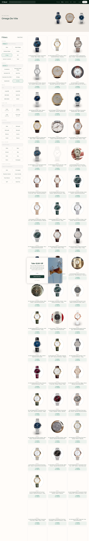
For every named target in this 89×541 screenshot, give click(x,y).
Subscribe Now (37, 276)
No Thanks (37, 280)
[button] (37, 263)
